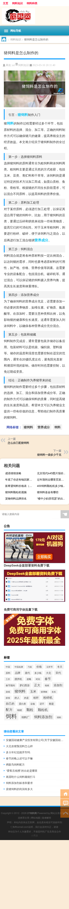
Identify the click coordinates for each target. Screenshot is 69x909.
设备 (32, 703)
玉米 (33, 691)
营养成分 (41, 239)
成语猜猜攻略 (13, 473)
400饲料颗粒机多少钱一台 (52, 486)
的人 (17, 697)
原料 (8, 672)
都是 (51, 703)
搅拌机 (18, 679)
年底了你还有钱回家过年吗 (20, 479)
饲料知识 (17, 3)
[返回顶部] (64, 812)
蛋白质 (22, 703)
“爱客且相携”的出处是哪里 (21, 770)
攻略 (29, 679)
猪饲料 (23, 114)
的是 (26, 697)
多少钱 (37, 672)
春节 (48, 678)
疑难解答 (46, 817)
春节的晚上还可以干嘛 (19, 758)
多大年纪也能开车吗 (18, 752)
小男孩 (34, 835)
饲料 (10, 123)
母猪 (47, 685)
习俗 (30, 666)
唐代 (27, 673)
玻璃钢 (44, 691)
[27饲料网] (34, 16)
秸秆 (36, 697)
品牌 (17, 673)
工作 (8, 679)
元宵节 (49, 666)
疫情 (8, 697)
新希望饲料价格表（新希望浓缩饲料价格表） (20, 486)
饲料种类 (32, 3)
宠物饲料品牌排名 (16, 498)
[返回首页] (64, 793)
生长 (54, 691)
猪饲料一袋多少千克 (49, 454)
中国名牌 (19, 666)
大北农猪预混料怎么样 (19, 746)
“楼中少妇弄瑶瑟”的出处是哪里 (52, 498)
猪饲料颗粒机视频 (16, 492)
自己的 (10, 703)
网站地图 (35, 817)
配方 (9, 709)
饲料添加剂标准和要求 (19, 783)
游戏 (8, 691)
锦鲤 (19, 710)
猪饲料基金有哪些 (47, 492)
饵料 (59, 717)
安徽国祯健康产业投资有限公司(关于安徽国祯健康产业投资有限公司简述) (35, 740)
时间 (38, 679)
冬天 (59, 666)
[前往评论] (64, 803)
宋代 (58, 673)
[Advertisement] (34, 874)
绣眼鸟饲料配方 (15, 764)
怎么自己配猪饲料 (18, 443)
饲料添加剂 (43, 716)
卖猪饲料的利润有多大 (19, 789)
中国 (8, 666)
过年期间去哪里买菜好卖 (52, 479)
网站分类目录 (57, 813)
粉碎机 (48, 697)
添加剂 (58, 685)
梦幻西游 (25, 685)
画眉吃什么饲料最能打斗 (20, 777)
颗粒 (29, 709)
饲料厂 (25, 717)
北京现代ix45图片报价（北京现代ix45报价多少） (52, 473)
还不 (42, 703)
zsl (13, 65)
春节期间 (10, 685)
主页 (5, 3)
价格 (39, 666)
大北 (48, 673)
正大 (37, 685)
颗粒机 (43, 709)
